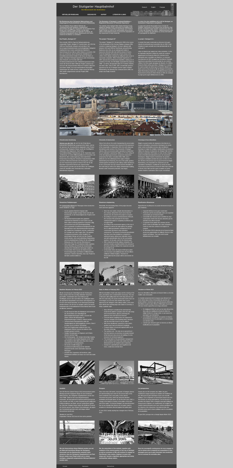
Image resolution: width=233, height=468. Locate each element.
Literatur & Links (119, 14)
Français (162, 7)
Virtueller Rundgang (70, 14)
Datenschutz (110, 466)
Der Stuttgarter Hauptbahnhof (93, 6)
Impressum (85, 466)
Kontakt (65, 466)
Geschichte (91, 14)
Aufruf (103, 14)
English (153, 7)
